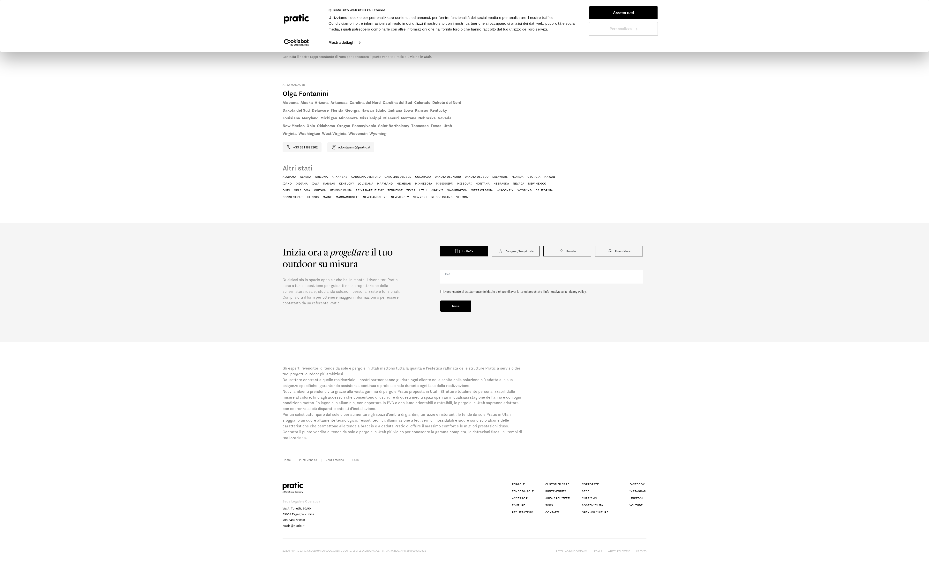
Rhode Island (441, 197)
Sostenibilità (592, 505)
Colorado (423, 176)
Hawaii (549, 176)
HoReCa (467, 251)
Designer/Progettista (520, 251)
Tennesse (395, 190)
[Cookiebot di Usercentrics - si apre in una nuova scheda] (296, 42)
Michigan (404, 183)
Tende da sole (523, 491)
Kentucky (346, 183)
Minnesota (423, 183)
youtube (636, 505)
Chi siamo (589, 498)
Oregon (320, 190)
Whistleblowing (619, 551)
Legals (597, 551)
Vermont (463, 197)
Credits (641, 551)
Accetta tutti (623, 13)
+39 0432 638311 (294, 520)
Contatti (552, 512)
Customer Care (557, 484)
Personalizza (621, 29)
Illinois (313, 197)
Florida (517, 176)
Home (287, 460)
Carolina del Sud (397, 176)
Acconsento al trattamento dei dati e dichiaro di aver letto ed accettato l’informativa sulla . (515, 291)
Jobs (549, 505)
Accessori (520, 498)
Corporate (590, 484)
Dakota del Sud (476, 176)
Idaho (287, 183)
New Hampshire (375, 197)
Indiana (302, 183)
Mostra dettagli (341, 42)
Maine (327, 197)
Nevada (518, 183)
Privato (571, 251)
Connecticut (293, 197)
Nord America (334, 460)
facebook (637, 484)
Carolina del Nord (366, 176)
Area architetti (557, 498)
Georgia (533, 176)
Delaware (500, 176)
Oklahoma (302, 190)
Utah (423, 190)
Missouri (464, 183)
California (544, 190)
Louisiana (365, 183)
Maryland (385, 183)
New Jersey (400, 197)
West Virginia (482, 190)
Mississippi (444, 183)
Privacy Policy (577, 291)
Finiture (518, 505)
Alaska (305, 176)
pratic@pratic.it (294, 526)
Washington (457, 190)
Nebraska (501, 183)
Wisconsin (505, 190)
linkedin (636, 498)
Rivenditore (622, 251)
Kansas (329, 183)
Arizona (321, 176)
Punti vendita (555, 491)
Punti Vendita (308, 460)
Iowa (315, 183)
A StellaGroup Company (571, 551)
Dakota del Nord (448, 176)
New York (420, 197)
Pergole (518, 484)
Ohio (286, 190)
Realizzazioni (522, 512)
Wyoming (524, 190)
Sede (585, 491)
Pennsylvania (341, 190)
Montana (482, 183)
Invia (456, 306)
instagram (637, 491)
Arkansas (339, 176)
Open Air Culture (595, 512)
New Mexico (537, 183)
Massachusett (347, 197)
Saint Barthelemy (370, 190)
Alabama (289, 176)
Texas (410, 190)
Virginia (437, 190)
